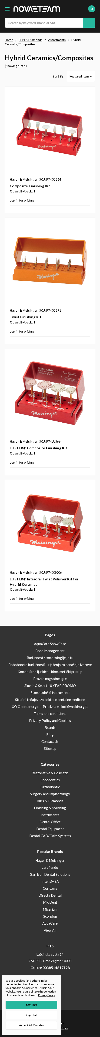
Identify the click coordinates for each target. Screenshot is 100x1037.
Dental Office (50, 822)
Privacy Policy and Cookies (50, 720)
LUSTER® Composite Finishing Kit (38, 448)
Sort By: (58, 76)
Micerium (50, 909)
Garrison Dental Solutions (50, 874)
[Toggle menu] (7, 9)
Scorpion (50, 916)
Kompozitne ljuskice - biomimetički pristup (50, 672)
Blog (50, 734)
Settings (31, 1005)
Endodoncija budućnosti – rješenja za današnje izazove (50, 665)
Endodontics (50, 780)
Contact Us (50, 741)
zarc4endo (50, 867)
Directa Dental (50, 895)
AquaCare (50, 923)
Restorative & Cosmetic (50, 773)
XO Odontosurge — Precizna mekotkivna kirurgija (50, 706)
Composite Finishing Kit (30, 186)
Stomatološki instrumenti (50, 692)
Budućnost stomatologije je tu (50, 658)
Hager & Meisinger (50, 860)
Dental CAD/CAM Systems (50, 836)
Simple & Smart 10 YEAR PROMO (50, 685)
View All (50, 930)
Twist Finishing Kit (25, 317)
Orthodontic (50, 787)
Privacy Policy (46, 995)
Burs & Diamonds (50, 801)
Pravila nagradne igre (50, 679)
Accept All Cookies (31, 1025)
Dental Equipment (50, 829)
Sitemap (50, 748)
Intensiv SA (50, 881)
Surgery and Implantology (50, 794)
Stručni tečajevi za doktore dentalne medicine (50, 699)
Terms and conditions (50, 713)
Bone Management (50, 651)
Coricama (50, 888)
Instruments (50, 815)
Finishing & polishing (50, 808)
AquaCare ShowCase (50, 644)
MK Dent (50, 902)
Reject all (31, 1015)
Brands (50, 727)
